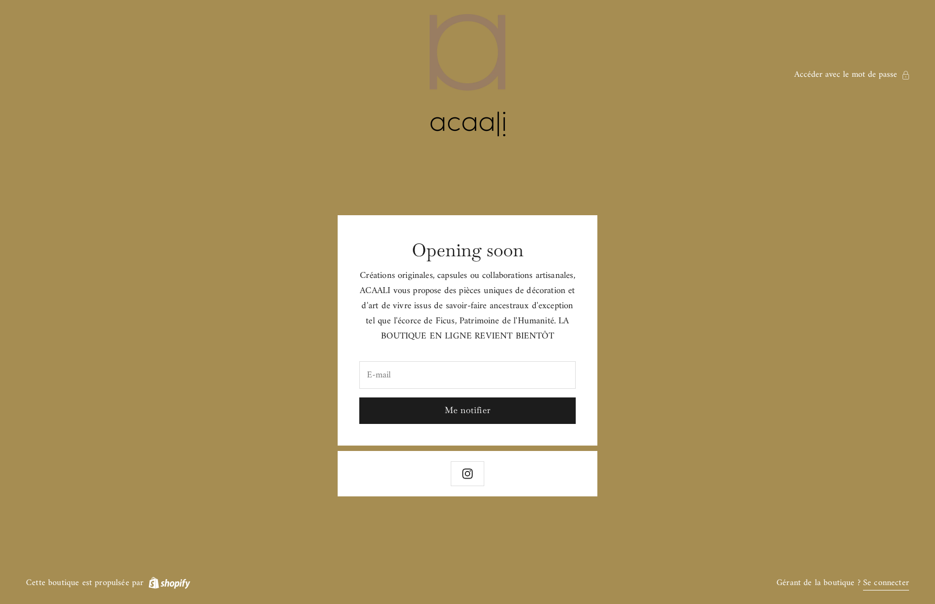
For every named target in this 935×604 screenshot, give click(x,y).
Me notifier (468, 410)
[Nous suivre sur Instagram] (467, 474)
